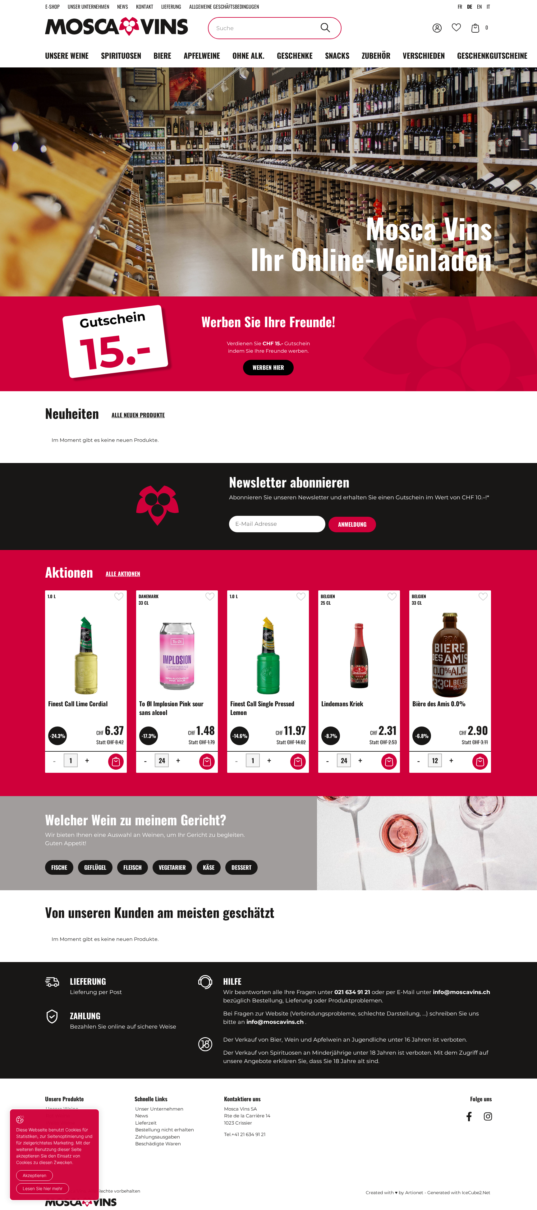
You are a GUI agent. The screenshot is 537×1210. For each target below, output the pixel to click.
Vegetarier (172, 867)
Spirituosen (121, 55)
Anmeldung (352, 524)
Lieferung (171, 6)
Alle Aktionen (123, 574)
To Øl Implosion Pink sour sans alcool (171, 708)
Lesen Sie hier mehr (42, 1188)
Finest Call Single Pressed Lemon (262, 708)
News (122, 6)
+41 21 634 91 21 (248, 1134)
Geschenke (295, 55)
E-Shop (52, 6)
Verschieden (424, 55)
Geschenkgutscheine (492, 55)
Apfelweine (202, 55)
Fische (59, 867)
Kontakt (144, 6)
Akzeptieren (34, 1175)
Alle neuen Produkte (138, 415)
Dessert (241, 867)
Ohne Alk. (248, 55)
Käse (208, 867)
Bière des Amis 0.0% (439, 703)
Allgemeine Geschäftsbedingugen (224, 6)
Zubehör (376, 55)
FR (460, 6)
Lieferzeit (146, 1123)
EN (479, 6)
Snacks (337, 55)
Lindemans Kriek (342, 703)
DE (469, 6)
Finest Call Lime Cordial (78, 703)
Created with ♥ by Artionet (394, 1192)
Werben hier (268, 367)
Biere (162, 55)
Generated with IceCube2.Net (458, 1192)
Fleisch (132, 867)
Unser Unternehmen (88, 6)
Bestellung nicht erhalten (164, 1130)
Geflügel (95, 867)
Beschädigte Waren (158, 1144)
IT (488, 6)
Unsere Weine (67, 55)
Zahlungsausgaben (157, 1137)
